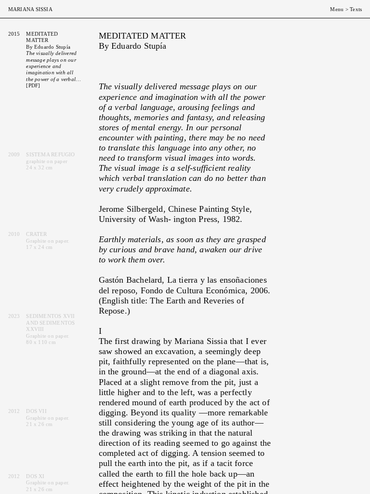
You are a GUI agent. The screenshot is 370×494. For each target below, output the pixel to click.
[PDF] (33, 85)
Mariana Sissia (30, 9)
